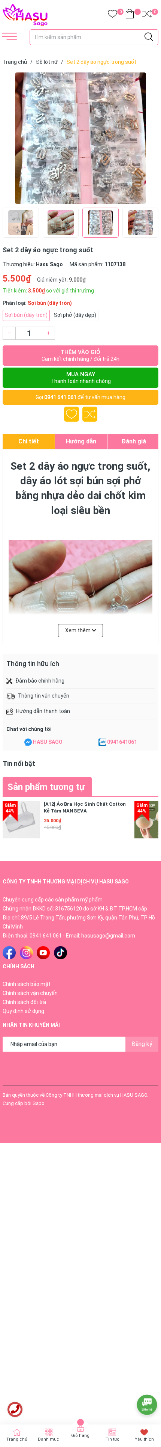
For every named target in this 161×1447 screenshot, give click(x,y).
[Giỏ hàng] (129, 15)
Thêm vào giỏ (80, 355)
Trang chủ (16, 1439)
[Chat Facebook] (28, 742)
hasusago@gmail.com (108, 936)
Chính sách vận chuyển (30, 993)
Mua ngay (81, 377)
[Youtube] (43, 952)
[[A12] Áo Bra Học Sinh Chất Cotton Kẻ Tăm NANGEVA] (21, 819)
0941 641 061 (60, 397)
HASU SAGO (48, 742)
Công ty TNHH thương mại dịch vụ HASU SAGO (96, 1095)
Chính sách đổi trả (24, 1002)
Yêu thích (144, 1439)
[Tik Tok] (60, 952)
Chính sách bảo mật (27, 984)
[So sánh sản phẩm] (147, 15)
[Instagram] (26, 952)
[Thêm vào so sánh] (89, 414)
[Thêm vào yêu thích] (71, 414)
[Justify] (149, 37)
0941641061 (122, 742)
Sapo (39, 1103)
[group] (80, 138)
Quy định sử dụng (23, 1011)
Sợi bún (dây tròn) (26, 315)
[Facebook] (9, 952)
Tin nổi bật (19, 763)
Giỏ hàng (80, 1435)
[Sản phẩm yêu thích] (112, 15)
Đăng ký (141, 1044)
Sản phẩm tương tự (46, 787)
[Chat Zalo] (102, 742)
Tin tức (112, 1439)
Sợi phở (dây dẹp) (75, 315)
